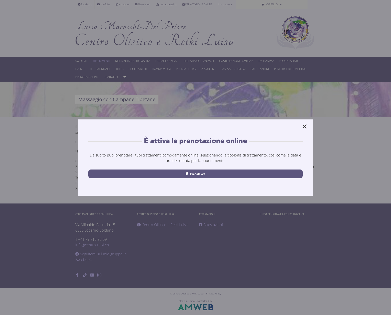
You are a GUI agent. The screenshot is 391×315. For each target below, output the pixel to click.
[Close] (305, 127)
